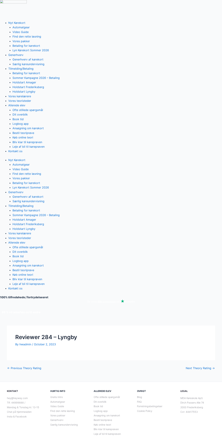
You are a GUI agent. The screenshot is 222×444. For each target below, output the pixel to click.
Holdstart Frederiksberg (28, 87)
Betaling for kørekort (26, 45)
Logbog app (20, 123)
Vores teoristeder (19, 100)
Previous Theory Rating (24, 368)
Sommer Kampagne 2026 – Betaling (36, 78)
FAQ (139, 401)
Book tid (18, 119)
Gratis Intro (56, 397)
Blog (139, 397)
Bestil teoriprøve (23, 133)
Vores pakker (21, 41)
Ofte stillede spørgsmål (27, 110)
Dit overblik (20, 114)
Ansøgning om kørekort (28, 128)
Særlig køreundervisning (28, 64)
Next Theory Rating (200, 368)
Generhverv (15, 55)
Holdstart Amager (24, 82)
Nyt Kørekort (16, 22)
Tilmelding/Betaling (20, 68)
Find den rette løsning (26, 36)
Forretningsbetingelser (149, 406)
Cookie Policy (144, 410)
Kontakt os (15, 151)
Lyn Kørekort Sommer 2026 (30, 50)
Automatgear (21, 27)
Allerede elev (16, 105)
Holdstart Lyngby (23, 91)
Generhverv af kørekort (27, 59)
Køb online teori (22, 137)
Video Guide (20, 32)
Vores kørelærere (19, 96)
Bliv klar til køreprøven (27, 142)
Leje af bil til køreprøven (28, 146)
